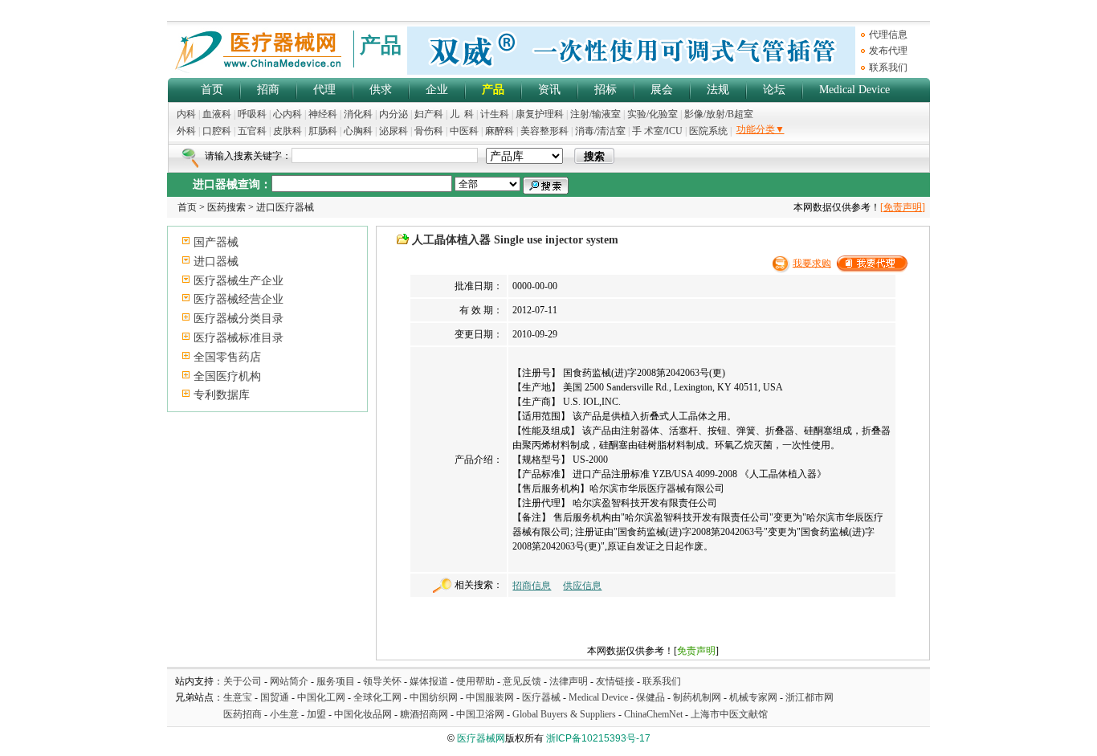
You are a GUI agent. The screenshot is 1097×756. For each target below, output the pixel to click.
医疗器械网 (481, 738)
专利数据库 (222, 395)
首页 (212, 90)
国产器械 (216, 242)
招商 (268, 90)
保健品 (650, 697)
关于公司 (242, 681)
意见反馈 (522, 681)
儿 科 (462, 114)
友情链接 (615, 681)
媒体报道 (429, 681)
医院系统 (708, 131)
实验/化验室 (652, 114)
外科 (186, 131)
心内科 (287, 114)
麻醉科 (499, 131)
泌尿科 (393, 131)
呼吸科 (252, 114)
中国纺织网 (434, 697)
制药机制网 (697, 697)
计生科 (494, 114)
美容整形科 (544, 131)
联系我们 (888, 67)
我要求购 (812, 262)
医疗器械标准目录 (238, 338)
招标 (605, 90)
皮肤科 (287, 131)
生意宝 (237, 697)
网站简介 (289, 681)
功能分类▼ (760, 129)
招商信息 (531, 585)
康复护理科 (540, 114)
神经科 (322, 114)
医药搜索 (226, 207)
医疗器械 (541, 697)
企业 (437, 90)
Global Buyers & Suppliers (564, 714)
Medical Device (854, 90)
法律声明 (568, 681)
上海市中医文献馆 (729, 714)
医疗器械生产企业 (238, 281)
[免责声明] (902, 207)
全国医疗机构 (227, 376)
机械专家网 (753, 697)
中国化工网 (321, 697)
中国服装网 (490, 697)
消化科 (358, 114)
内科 (186, 114)
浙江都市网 (809, 697)
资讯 (549, 90)
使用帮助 (475, 681)
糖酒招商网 (424, 714)
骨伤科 (428, 131)
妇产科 (430, 114)
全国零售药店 (227, 357)
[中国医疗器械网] (259, 70)
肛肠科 (322, 131)
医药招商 (242, 714)
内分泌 (393, 114)
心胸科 (358, 131)
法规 (718, 90)
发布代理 (888, 50)
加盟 (317, 714)
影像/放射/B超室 (718, 114)
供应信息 (582, 585)
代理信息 (888, 34)
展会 (661, 90)
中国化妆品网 (363, 714)
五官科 (252, 131)
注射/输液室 (595, 114)
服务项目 (335, 681)
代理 (324, 90)
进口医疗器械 (285, 207)
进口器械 (216, 261)
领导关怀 (382, 681)
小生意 (284, 714)
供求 (380, 90)
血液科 (216, 114)
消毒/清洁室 (600, 131)
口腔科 (216, 131)
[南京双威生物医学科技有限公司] (631, 71)
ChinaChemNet (653, 714)
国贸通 (274, 697)
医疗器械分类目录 (238, 319)
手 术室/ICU (658, 131)
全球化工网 (377, 697)
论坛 (774, 90)
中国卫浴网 (481, 714)
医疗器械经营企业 (238, 299)
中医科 (464, 131)
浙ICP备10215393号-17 (598, 738)
